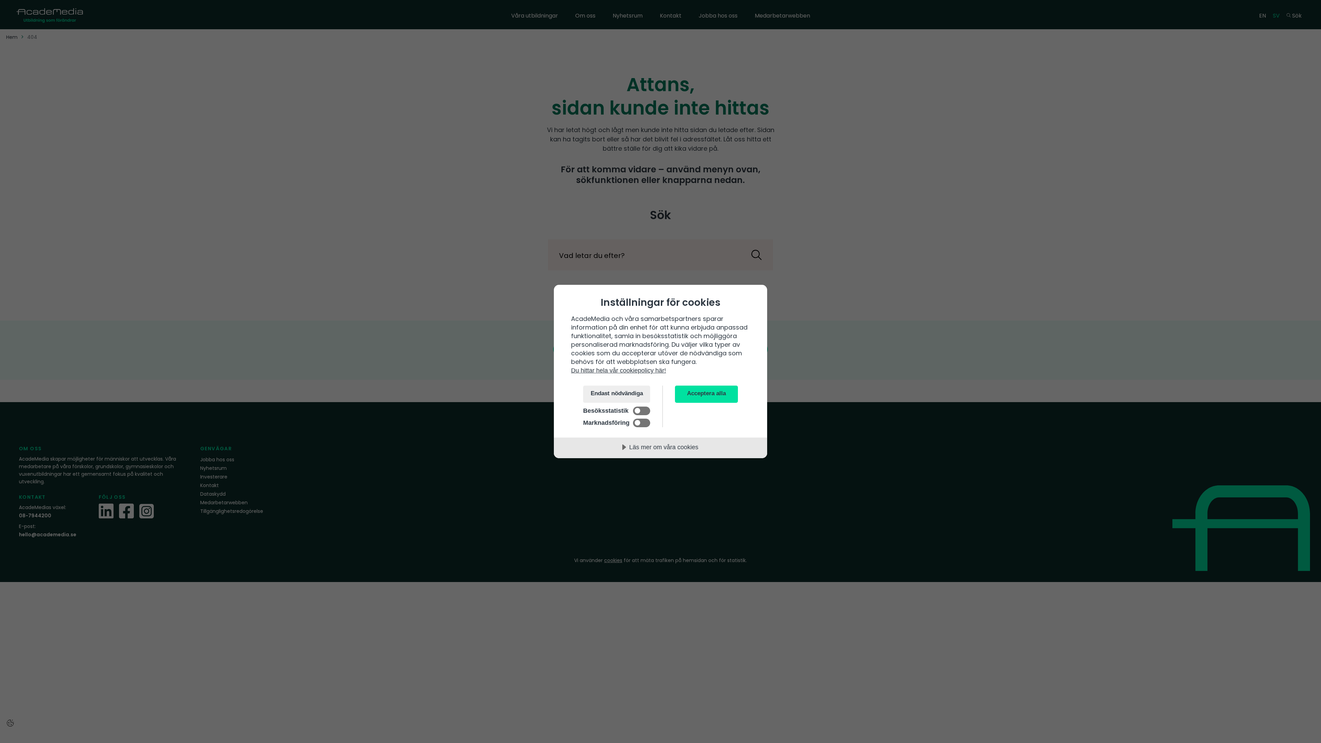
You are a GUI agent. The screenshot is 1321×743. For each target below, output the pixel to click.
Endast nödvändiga (617, 393)
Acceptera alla (706, 393)
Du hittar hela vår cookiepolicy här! (618, 370)
